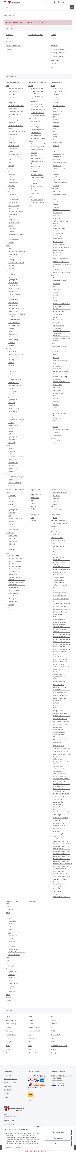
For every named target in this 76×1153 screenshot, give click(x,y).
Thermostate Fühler (37, 202)
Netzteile (34, 152)
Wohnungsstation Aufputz (14, 578)
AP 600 (55, 352)
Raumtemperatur (14, 320)
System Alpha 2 (36, 132)
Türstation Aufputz (15, 566)
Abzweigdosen (55, 512)
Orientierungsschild (15, 518)
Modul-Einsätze (58, 88)
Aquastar (12, 986)
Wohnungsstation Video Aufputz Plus (16, 583)
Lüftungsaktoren (14, 411)
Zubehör (11, 165)
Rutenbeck (56, 495)
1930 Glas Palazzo (59, 91)
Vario (10, 498)
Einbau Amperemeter (60, 617)
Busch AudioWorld (59, 244)
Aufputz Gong (13, 593)
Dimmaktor (12, 371)
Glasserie (56, 125)
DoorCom (12, 513)
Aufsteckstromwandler (60, 585)
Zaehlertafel (57, 892)
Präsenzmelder (14, 240)
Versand (53, 38)
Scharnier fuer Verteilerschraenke (59, 773)
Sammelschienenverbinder (62, 754)
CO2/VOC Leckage (14, 317)
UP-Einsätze (57, 421)
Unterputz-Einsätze (59, 194)
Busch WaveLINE (58, 250)
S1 (54, 151)
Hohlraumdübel (58, 546)
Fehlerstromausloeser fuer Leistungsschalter (60, 660)
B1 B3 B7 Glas (57, 111)
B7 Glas (55, 120)
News (8, 38)
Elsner (8, 912)
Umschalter (57, 828)
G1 (9, 197)
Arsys (55, 97)
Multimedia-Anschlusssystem (59, 381)
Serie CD (56, 404)
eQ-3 (52, 1016)
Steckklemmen (55, 526)
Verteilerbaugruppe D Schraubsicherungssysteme (62, 843)
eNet (54, 355)
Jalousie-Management (60, 360)
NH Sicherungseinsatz (60, 737)
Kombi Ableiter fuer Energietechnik (59, 699)
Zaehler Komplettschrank (59, 883)
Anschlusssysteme (15, 482)
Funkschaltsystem (37, 88)
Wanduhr (12, 394)
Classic (11, 501)
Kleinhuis (56, 535)
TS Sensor (56, 174)
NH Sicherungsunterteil (61, 740)
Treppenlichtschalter (38, 164)
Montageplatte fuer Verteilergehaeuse (59, 733)
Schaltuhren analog (37, 158)
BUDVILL (31, 1038)
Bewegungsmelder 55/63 (17, 314)
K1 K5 (55, 134)
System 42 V (57, 165)
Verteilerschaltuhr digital (61, 876)
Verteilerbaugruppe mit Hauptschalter (61, 857)
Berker (8, 171)
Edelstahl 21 (13, 921)
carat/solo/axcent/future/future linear (63, 198)
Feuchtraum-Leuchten (58, 520)
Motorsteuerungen (37, 104)
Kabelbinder (57, 549)
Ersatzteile (12, 527)
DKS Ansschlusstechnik (61, 261)
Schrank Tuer (57, 807)
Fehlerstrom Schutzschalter (58, 655)
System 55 (56, 283)
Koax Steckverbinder (60, 695)
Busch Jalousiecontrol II (61, 247)
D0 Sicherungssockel (60, 606)
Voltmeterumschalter (60, 879)
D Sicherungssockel (59, 596)
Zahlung (6, 1093)
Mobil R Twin (57, 143)
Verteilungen (55, 501)
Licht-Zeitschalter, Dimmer (37, 97)
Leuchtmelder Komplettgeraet (58, 728)
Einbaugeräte (55, 515)
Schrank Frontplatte (59, 796)
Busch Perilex (57, 253)
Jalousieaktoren (14, 145)
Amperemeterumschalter (61, 569)
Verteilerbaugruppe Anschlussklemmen (59, 838)
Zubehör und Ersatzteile (61, 429)
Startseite (9, 34)
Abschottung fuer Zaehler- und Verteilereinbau (59, 564)
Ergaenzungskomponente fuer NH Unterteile (61, 645)
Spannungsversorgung (16, 88)
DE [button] (47, 2)
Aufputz (55, 103)
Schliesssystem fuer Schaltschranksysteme (60, 778)
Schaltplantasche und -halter (61, 763)
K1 (54, 131)
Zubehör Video (13, 602)
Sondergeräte (57, 269)
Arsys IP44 (56, 100)
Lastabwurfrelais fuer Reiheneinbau (60, 707)
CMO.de (48, 1151)
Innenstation (13, 538)
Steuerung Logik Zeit (15, 114)
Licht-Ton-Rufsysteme (60, 259)
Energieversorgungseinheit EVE (62, 265)
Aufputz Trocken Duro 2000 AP (60, 222)
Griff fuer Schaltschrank (61, 667)
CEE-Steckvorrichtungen (59, 523)
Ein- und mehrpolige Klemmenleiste (60, 613)
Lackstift (56, 703)
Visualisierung (13, 117)
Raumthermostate (37, 174)
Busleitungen (10, 485)
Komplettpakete (14, 555)
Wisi (54, 444)
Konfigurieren (58, 1138)
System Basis (13, 972)
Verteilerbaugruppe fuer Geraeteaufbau (61, 848)
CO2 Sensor (12, 391)
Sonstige (9, 1000)
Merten (8, 445)
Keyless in (56, 317)
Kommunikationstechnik (59, 493)
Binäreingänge (13, 302)
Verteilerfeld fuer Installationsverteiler (60, 872)
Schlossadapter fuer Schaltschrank (60, 783)
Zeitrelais (34, 172)
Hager (8, 245)
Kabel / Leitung (11, 1024)
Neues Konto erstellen (13, 45)
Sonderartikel (57, 435)
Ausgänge (12, 103)
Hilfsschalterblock (59, 682)
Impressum (8, 1147)
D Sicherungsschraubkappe (61, 592)
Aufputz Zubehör (59, 105)
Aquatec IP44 (57, 94)
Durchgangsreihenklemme (62, 609)
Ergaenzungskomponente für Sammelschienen (61, 650)
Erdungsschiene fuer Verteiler (60, 631)
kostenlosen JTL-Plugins (35, 1151)
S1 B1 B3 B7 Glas (58, 154)
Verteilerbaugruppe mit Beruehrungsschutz (61, 853)
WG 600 (55, 424)
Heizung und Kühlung (16, 111)
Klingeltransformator (60, 692)
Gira (52, 275)
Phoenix (8, 1027)
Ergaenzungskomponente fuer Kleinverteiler (61, 636)
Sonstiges (56, 432)
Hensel (30, 1020)
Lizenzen (11, 524)
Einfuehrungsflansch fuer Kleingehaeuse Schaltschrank (60, 625)
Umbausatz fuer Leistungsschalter (59, 824)
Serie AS (56, 402)
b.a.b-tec (9, 168)
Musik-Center (57, 384)
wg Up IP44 (57, 180)
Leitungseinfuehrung (60, 718)
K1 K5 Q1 (56, 137)
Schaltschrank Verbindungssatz (58, 768)
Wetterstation (13, 377)
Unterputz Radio (58, 326)
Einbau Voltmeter (59, 620)
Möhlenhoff (32, 118)
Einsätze (11, 924)
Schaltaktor (12, 596)
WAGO (55, 529)
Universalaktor (13, 285)
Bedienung (12, 194)
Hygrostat (34, 183)
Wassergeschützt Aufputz (59, 307)
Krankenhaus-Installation (58, 367)
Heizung (11, 151)
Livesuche (54, 64)
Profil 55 (56, 295)
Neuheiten (12, 274)
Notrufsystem (57, 390)
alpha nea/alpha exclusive (58, 209)
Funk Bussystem (58, 320)
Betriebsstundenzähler (38, 144)
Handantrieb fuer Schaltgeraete (59, 671)
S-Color (55, 292)
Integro (55, 128)
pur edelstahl (57, 202)
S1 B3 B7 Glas (57, 157)
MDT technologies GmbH (59, 1045)
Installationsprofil (14, 572)
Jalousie (11, 365)
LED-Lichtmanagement (60, 371)
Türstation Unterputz (15, 558)
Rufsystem (56, 323)
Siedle (8, 493)
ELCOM (8, 610)
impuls (55, 205)
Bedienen (12, 185)
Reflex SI (56, 215)
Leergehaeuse (58, 711)
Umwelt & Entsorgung (35, 34)
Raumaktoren (13, 414)
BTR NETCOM (57, 498)
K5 (54, 140)
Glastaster (12, 328)
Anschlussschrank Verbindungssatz (59, 581)
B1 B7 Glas (56, 114)
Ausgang (11, 362)
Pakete (11, 248)
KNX (54, 363)
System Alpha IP (36, 135)
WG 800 (55, 426)
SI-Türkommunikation (60, 413)
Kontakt (8, 49)
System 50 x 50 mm (59, 168)
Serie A (55, 399)
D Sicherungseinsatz (60, 588)
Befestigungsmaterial (58, 540)
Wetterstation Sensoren (16, 157)
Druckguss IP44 (58, 123)
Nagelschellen (58, 552)
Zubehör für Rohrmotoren (57, 329)
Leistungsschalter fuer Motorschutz (60, 715)
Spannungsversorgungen (17, 131)
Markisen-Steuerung (60, 377)
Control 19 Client (14, 208)
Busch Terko (57, 256)
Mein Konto (10, 42)
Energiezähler (13, 305)
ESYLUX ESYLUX (11, 1020)
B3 (54, 117)
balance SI (56, 218)
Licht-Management (59, 374)
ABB (7, 85)
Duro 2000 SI (57, 212)
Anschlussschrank (59, 577)
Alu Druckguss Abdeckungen (58, 235)
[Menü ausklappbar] (5, 1)
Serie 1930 (56, 160)
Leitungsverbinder (57, 537)
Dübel (55, 543)
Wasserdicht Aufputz (60, 311)
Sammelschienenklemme (61, 748)
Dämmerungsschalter (38, 147)
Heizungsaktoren (14, 294)
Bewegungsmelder (15, 380)
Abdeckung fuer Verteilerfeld (58, 558)
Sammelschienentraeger (61, 751)
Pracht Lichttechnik (34, 1027)
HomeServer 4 (13, 200)
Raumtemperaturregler (16, 477)
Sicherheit (12, 123)
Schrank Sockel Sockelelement (58, 803)
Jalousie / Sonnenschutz (16, 105)
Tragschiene (57, 820)
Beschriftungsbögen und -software (61, 339)
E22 (54, 286)
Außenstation (13, 535)
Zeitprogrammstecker (38, 186)
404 (52, 67)
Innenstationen (14, 507)
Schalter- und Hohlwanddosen (56, 508)
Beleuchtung (13, 108)
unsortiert (56, 831)
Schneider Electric (34, 1031)
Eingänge (12, 100)
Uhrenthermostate (37, 177)
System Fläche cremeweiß (13, 951)
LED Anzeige (13, 334)
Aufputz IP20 (57, 314)
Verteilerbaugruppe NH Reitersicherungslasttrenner (62, 862)
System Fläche (58, 289)
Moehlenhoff (10, 474)
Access (11, 504)
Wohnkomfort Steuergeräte (35, 168)
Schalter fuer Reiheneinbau (58, 758)
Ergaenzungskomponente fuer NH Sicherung (61, 640)
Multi (10, 515)
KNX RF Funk (13, 337)
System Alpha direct (37, 130)
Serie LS (55, 407)
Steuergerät (12, 599)
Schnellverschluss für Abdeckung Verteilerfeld (61, 792)
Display (11, 388)
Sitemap (53, 34)
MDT (7, 271)
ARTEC (11, 980)
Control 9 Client (14, 205)
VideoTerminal (13, 587)
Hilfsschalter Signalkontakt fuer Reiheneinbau (59, 677)
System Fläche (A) (14, 954)
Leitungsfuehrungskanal (61, 721)
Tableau (11, 422)
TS (54, 171)
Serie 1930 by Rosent (60, 163)
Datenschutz (18, 1147)
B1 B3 (55, 108)
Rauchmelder (32, 512)
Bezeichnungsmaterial (16, 125)
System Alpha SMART (38, 138)
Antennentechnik (56, 441)
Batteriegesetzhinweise (58, 53)
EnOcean (56, 357)
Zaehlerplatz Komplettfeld (57, 888)
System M (12, 977)
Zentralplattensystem (60, 183)
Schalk (30, 85)
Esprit (10, 927)
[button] (54, 2)
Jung (7, 397)
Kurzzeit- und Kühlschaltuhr (35, 190)
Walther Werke (11, 1035)
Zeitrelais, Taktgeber (37, 112)
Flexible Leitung (58, 664)
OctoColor (12, 974)
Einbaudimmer (58, 239)
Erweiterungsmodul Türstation (15, 562)
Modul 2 (56, 145)
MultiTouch (12, 460)
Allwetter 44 (57, 231)
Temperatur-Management (57, 417)
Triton (10, 160)
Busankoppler (13, 183)
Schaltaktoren (13, 282)
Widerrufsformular (57, 56)
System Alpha (35, 127)
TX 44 (55, 301)
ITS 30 (55, 298)
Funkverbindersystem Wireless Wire (38, 92)
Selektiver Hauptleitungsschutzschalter (62, 811)
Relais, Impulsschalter (38, 110)
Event (10, 930)
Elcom (8, 1016)
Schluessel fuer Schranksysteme (58, 787)
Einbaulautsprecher (15, 569)
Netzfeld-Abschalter (37, 107)
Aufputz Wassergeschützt (59, 227)
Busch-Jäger (10, 128)
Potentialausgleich (57, 532)
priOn (10, 163)
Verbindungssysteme (60, 177)
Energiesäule (13, 575)
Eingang (11, 360)
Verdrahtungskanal (59, 834)
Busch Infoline (58, 241)
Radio (55, 396)
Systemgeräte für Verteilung (59, 334)
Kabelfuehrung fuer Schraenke (59, 688)
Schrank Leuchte (58, 799)
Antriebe (11, 480)
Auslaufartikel (13, 530)
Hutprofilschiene (58, 684)
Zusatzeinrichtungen (38, 115)
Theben (8, 348)
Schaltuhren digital (37, 161)
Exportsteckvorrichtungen (61, 272)
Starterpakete (35, 121)
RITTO (8, 607)
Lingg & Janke (10, 434)
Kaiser (30, 1024)
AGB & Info (54, 45)
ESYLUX (30, 205)
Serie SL (55, 410)
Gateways (12, 180)
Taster (11, 331)
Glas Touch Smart (14, 322)
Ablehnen (58, 1144)
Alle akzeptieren (58, 1132)
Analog (11, 225)
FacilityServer (13, 203)
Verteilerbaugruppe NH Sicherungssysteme (61, 867)
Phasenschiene (58, 743)
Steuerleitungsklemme (60, 817)
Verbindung (12, 94)
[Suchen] (72, 7)
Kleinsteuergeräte (37, 150)
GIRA (7, 191)
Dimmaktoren (13, 148)
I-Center (53, 1020)
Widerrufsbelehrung (57, 49)
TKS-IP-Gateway (14, 590)
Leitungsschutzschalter (61, 724)
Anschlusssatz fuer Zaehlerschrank (59, 573)
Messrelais (34, 101)
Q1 (54, 148)
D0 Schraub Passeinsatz (61, 598)
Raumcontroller (14, 97)
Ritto (52, 1027)
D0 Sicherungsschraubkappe (61, 602)
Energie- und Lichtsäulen (61, 303)
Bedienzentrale (14, 325)
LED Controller (13, 300)
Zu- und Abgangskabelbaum (59, 896)
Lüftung (11, 368)
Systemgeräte (13, 91)
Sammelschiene (58, 745)
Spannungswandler (59, 815)
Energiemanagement (15, 120)
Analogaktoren (13, 291)
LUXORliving (13, 351)
